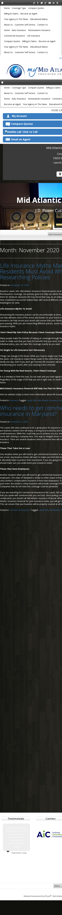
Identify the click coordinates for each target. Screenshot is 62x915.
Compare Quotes (36, 8)
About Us (8, 24)
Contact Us (42, 24)
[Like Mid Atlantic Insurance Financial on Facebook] (38, 2)
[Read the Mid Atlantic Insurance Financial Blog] (34, 2)
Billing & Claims (11, 13)
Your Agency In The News (16, 19)
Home (7, 8)
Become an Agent (28, 13)
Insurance (13, 400)
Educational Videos (39, 19)
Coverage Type (19, 8)
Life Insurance (33, 35)
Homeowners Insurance (39, 30)
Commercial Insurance (14, 35)
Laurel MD (31, 400)
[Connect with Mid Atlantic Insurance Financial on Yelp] (57, 2)
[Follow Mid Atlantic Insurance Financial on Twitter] (41, 2)
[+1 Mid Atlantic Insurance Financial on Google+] (45, 2)
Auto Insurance (19, 30)
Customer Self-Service (25, 24)
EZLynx (48, 896)
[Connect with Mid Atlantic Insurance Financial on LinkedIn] (53, 2)
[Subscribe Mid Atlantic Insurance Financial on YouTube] (49, 2)
